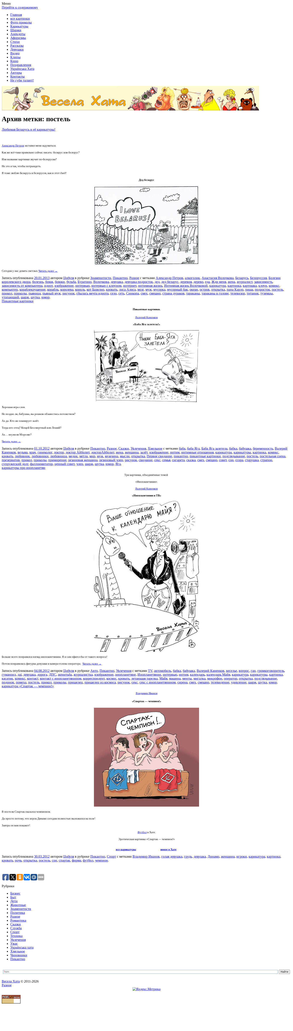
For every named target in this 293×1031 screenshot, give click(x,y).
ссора (239, 460)
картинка (234, 285)
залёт (144, 452)
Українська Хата (22, 69)
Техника (16, 936)
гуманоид (9, 674)
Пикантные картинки (17, 301)
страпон (266, 460)
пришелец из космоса (100, 682)
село (113, 293)
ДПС (52, 674)
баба (182, 448)
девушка (117, 282)
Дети (14, 901)
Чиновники (18, 955)
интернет (129, 285)
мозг (140, 289)
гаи (253, 671)
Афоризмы (18, 38)
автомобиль (162, 671)
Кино (14, 61)
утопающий (10, 297)
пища (249, 289)
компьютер (10, 289)
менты (187, 678)
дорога (42, 674)
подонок (8, 682)
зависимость (263, 282)
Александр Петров (13, 145)
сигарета (178, 460)
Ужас (14, 943)
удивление (238, 682)
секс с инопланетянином (157, 682)
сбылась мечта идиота (92, 293)
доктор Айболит (77, 452)
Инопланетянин (149, 674)
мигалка (199, 678)
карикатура (217, 285)
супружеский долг (15, 464)
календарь (197, 674)
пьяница (35, 293)
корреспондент (94, 678)
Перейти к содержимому (20, 7)
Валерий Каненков (210, 671)
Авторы (16, 72)
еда (207, 282)
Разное (134, 278)
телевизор (237, 293)
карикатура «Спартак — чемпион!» (28, 686)
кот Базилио (95, 289)
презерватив (11, 460)
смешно (155, 293)
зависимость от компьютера (22, 285)
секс (157, 460)
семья (166, 460)
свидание (146, 460)
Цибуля (68, 278)
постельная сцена (272, 456)
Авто (94, 671)
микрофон (214, 678)
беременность (263, 448)
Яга (118, 464)
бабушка (245, 448)
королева (66, 289)
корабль (53, 289)
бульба (71, 282)
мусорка (159, 289)
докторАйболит (102, 452)
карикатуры (242, 452)
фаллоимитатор (41, 464)
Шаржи (15, 30)
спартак (64, 860)
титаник (253, 293)
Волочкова (101, 282)
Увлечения (138, 448)
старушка (252, 460)
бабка (233, 448)
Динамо (213, 856)
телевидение (220, 682)
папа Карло (235, 289)
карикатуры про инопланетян (23, 468)
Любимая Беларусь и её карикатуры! (28, 129)
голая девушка (171, 856)
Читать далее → (47, 270)
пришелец (75, 682)
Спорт (111, 856)
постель (277, 289)
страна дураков (173, 293)
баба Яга (193, 448)
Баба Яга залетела (214, 448)
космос (111, 678)
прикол (7, 293)
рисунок (68, 293)
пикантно (181, 456)
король (80, 289)
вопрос (244, 671)
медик (73, 456)
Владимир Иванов (146, 693)
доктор (59, 452)
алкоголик (192, 278)
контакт (32, 678)
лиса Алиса (127, 289)
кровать (111, 289)
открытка (218, 289)
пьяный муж (51, 293)
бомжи (60, 282)
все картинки (20, 18)
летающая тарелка (144, 678)
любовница (58, 456)
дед (157, 282)
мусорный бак (177, 289)
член (79, 464)
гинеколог (45, 452)
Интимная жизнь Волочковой (186, 285)
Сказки (123, 448)
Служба (16, 928)
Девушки (17, 49)
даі (20, 674)
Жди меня (218, 282)
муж (148, 289)
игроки (241, 856)
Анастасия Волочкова (218, 278)
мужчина (111, 456)
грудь (188, 856)
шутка (35, 297)
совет (223, 460)
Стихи (15, 42)
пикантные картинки (205, 456)
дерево (198, 282)
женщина (132, 452)
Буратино (85, 282)
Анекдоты (17, 34)
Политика (17, 913)
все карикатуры (126, 849)
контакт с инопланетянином (60, 678)
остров (205, 289)
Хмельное (155, 448)
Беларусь (241, 278)
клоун (262, 285)
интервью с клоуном (106, 285)
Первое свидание (159, 456)
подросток (262, 289)
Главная (16, 15)
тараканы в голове (215, 293)
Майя (163, 678)
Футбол (142, 832)
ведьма (23, 452)
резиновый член (111, 460)
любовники (40, 456)
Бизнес (15, 893)
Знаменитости (100, 278)
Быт (13, 897)
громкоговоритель (270, 671)
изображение (64, 285)
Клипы (15, 57)
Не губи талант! (22, 80)
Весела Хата (11, 981)
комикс (274, 285)
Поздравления (20, 65)
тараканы (193, 293)
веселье (231, 671)
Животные (18, 905)
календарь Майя (218, 674)
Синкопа (132, 293)
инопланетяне (125, 674)
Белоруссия (258, 278)
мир (92, 456)
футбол (88, 860)
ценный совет (64, 464)
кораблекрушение (32, 289)
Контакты (17, 76)
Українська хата (21, 947)
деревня (186, 282)
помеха (21, 682)
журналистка (83, 674)
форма (76, 860)
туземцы (266, 293)
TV (150, 671)
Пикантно (120, 278)
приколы (20, 293)
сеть (121, 293)
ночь (18, 860)
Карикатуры (19, 26)
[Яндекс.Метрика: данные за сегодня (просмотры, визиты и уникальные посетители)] (146, 989)
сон (231, 460)
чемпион (101, 860)
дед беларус (169, 282)
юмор (45, 297)
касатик (7, 678)
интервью (82, 285)
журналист (244, 282)
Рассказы (17, 45)
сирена (182, 682)
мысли (125, 456)
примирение (57, 460)
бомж (49, 282)
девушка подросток (139, 282)
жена (231, 282)
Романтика (18, 920)
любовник (22, 456)
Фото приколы (21, 22)
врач (32, 452)
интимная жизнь (150, 285)
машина (175, 678)
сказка (191, 460)
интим (175, 452)
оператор (230, 678)
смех (144, 293)
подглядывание (233, 456)
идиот (48, 285)
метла (83, 456)
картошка (250, 285)
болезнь (38, 282)
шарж (25, 297)
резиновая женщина (83, 460)
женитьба (65, 674)
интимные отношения (197, 452)
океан (194, 289)
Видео (15, 53)
